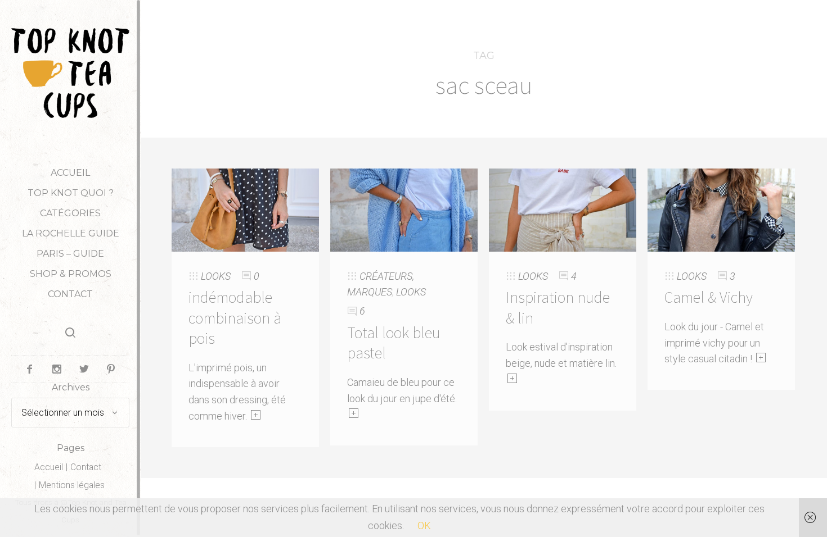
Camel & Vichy (708, 297)
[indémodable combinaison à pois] (245, 209)
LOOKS (216, 276)
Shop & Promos (70, 273)
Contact (70, 294)
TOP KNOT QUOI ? (71, 193)
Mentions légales (72, 485)
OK (424, 525)
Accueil (70, 172)
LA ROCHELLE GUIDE (70, 233)
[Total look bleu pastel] (404, 209)
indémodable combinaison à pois (234, 317)
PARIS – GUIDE (70, 253)
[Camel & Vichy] (721, 209)
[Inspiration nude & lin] (562, 209)
